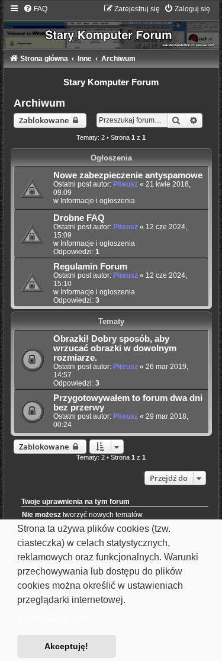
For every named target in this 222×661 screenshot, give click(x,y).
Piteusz (125, 184)
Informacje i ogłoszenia (97, 201)
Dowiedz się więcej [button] (60, 616)
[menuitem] (35, 9)
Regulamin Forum (90, 266)
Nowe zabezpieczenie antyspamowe (127, 175)
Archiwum (39, 103)
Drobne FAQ (79, 218)
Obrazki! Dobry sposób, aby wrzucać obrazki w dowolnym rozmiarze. (114, 348)
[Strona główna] (111, 26)
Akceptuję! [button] (66, 646)
